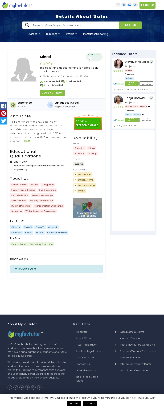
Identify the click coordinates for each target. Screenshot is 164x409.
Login (145, 5)
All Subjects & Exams (132, 331)
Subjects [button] (52, 34)
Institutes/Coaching (95, 34)
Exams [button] (70, 34)
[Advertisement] (133, 181)
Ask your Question (130, 338)
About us (81, 331)
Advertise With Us (86, 370)
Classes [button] (33, 34)
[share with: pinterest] (3, 113)
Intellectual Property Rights (136, 364)
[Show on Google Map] (87, 208)
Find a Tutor (130, 25)
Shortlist (93, 54)
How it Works (83, 338)
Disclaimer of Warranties (134, 370)
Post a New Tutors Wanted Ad (137, 344)
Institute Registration (88, 351)
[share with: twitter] (3, 120)
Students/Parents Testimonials (138, 351)
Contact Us (83, 364)
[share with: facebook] (3, 106)
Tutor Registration (86, 344)
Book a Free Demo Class (87, 378)
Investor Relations (130, 357)
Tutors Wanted (85, 357)
